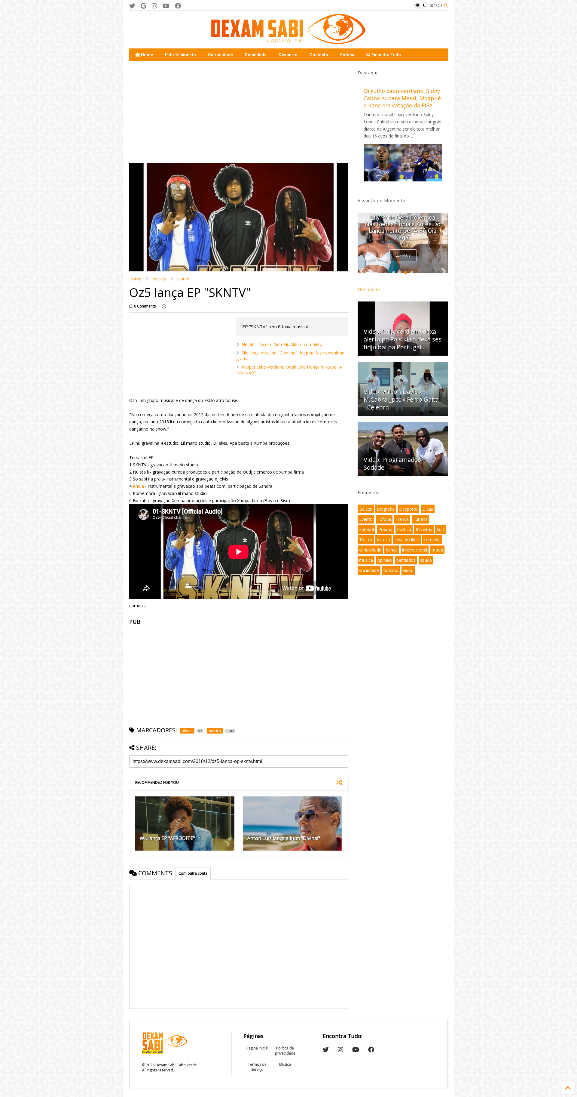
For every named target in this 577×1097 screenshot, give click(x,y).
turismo (390, 570)
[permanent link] (164, 306)
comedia (432, 539)
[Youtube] (166, 6)
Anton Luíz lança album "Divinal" (283, 838)
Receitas (424, 529)
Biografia (386, 509)
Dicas (427, 509)
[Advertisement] (238, 112)
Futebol (366, 529)
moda (437, 550)
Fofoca (347, 54)
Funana (420, 519)
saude (426, 560)
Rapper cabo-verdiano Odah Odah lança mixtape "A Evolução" (289, 369)
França (402, 519)
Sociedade (256, 54)
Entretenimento (180, 54)
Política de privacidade (285, 1051)
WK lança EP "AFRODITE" (167, 838)
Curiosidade (220, 54)
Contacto (319, 54)
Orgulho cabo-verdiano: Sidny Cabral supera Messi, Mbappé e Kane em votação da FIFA (402, 98)
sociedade (369, 570)
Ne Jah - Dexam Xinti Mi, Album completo (282, 344)
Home (146, 54)
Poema (385, 529)
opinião (384, 560)
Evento (366, 519)
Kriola (138, 486)
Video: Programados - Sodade (394, 463)
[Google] (143, 6)
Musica (285, 1064)
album (183, 279)
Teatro (365, 539)
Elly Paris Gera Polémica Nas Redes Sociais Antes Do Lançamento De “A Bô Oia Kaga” (403, 227)
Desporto (288, 54)
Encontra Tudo (386, 54)
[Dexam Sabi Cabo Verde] (288, 41)
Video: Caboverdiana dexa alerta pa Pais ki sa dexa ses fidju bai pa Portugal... (402, 339)
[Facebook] (178, 6)
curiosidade (370, 550)
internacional (414, 550)
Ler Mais (403, 255)
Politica (404, 529)
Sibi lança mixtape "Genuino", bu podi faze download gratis (290, 355)
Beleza (365, 509)
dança (392, 550)
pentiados (406, 560)
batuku (383, 539)
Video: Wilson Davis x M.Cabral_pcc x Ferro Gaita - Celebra (401, 399)
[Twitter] (132, 6)
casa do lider (407, 539)
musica (159, 279)
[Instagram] (154, 6)
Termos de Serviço (257, 1067)
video (408, 570)
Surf (440, 529)
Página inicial (257, 1048)
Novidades (369, 289)
